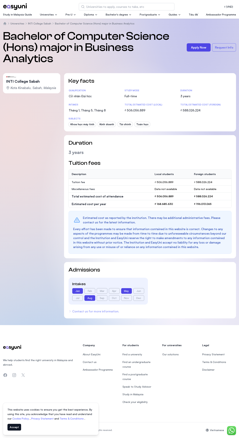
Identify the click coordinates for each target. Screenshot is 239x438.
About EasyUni (91, 354)
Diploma (89, 14)
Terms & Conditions (72, 418)
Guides (173, 14)
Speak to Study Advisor (136, 386)
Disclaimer (208, 369)
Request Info (224, 47)
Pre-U (69, 14)
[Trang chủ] (5, 23)
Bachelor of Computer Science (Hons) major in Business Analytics (94, 23)
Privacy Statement (42, 418)
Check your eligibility (135, 401)
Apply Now (198, 47)
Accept (14, 427)
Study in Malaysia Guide (17, 14)
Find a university (132, 354)
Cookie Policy (21, 418)
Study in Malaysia (132, 394)
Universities (47, 14)
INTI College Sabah (39, 23)
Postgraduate (148, 14)
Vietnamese (217, 430)
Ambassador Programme (221, 14)
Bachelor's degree (117, 14)
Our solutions (170, 354)
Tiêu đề (193, 14)
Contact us (90, 362)
